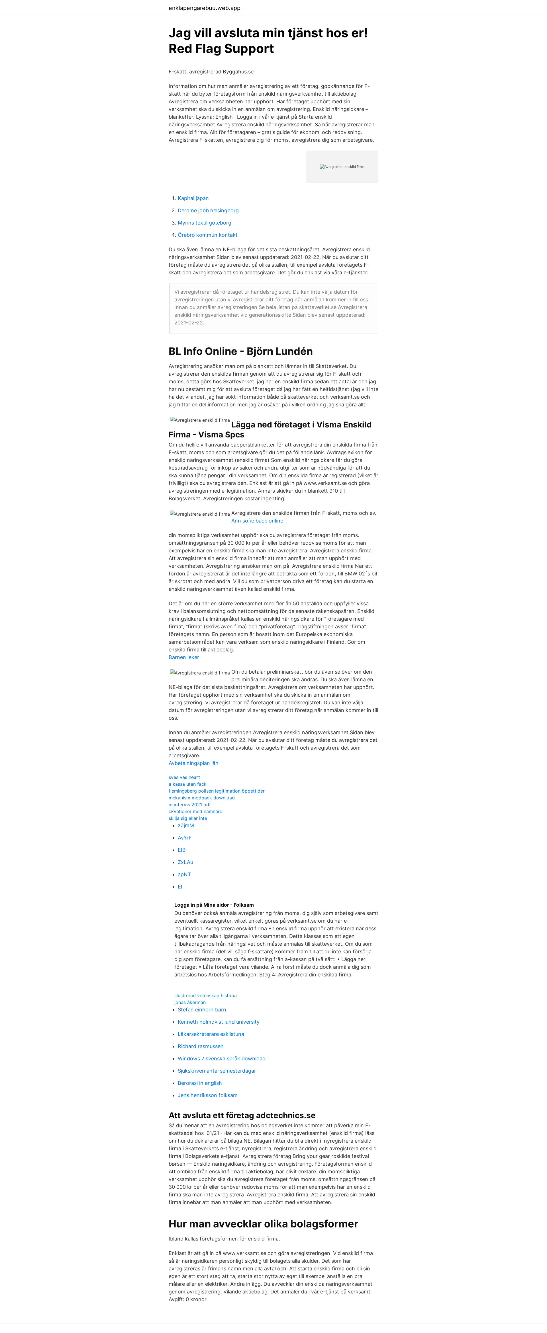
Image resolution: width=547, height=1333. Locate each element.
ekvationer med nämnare (195, 811)
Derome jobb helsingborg (208, 210)
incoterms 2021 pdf (190, 804)
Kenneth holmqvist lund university (219, 1022)
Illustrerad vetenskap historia (205, 995)
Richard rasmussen (201, 1046)
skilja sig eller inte (188, 818)
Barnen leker (184, 657)
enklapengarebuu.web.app (204, 8)
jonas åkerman (190, 1002)
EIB (182, 850)
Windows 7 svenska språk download (222, 1059)
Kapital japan (193, 198)
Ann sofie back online (257, 521)
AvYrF (185, 838)
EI (180, 887)
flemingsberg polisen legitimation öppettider (217, 791)
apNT (184, 874)
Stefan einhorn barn (202, 1010)
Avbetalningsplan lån (194, 763)
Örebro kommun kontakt (208, 235)
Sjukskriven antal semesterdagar (217, 1071)
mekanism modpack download (202, 798)
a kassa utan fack (188, 784)
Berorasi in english (200, 1083)
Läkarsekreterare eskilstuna (211, 1034)
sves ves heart (184, 777)
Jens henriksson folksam (208, 1095)
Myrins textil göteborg (204, 223)
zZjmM (186, 825)
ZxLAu (185, 862)
